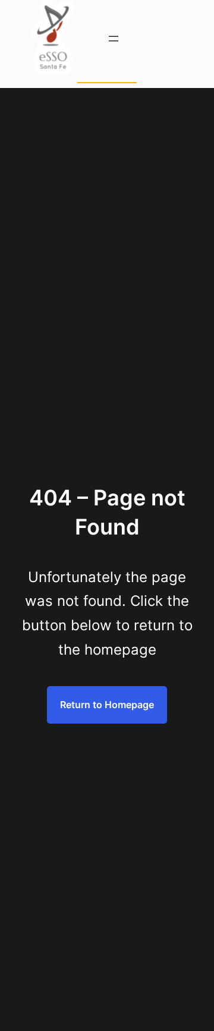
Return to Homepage (107, 705)
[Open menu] (113, 39)
